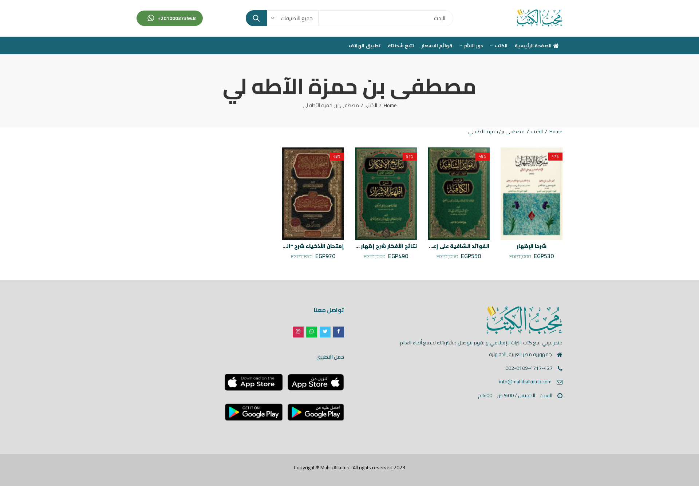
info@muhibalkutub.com (525, 381)
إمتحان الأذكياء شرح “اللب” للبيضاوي (298, 246)
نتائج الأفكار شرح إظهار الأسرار (380, 246)
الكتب (371, 105)
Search (256, 18)
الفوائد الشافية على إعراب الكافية (447, 246)
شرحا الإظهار (531, 246)
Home (390, 105)
